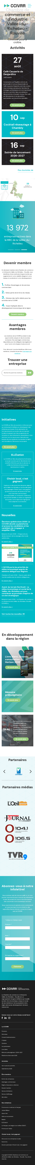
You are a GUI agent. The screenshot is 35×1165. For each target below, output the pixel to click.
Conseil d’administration (8, 1037)
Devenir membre (17, 314)
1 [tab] (9, 250)
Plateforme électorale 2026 (9, 1055)
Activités (5, 1061)
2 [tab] (15, 250)
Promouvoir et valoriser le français (11, 1107)
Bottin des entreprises (8, 1079)
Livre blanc (5, 1049)
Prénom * (8, 924)
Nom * (7, 935)
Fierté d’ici (4, 1142)
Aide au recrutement (7, 1116)
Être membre (6, 1074)
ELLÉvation (5, 1122)
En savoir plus (17, 105)
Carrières (4, 1043)
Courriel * (8, 944)
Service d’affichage (7, 1094)
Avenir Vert (5, 1113)
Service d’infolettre (7, 1091)
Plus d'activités (24, 170)
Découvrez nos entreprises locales (11, 1139)
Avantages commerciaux (8, 1082)
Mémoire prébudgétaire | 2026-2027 (12, 1052)
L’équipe (4, 1040)
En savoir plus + (7, 542)
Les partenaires (6, 1046)
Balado (4, 1119)
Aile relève (4, 1097)
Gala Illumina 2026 (7, 1068)
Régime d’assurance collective (10, 1085)
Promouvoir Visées (7, 1128)
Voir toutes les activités (8, 1065)
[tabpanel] (17, 222)
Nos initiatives (6, 1103)
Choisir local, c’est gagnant (11, 1134)
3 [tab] (22, 250)
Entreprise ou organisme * (14, 955)
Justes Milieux (5, 1110)
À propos (4, 1031)
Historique (4, 1034)
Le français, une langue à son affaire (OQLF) (14, 1125)
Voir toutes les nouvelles (12, 614)
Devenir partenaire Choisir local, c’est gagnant (14, 1145)
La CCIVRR (5, 1027)
